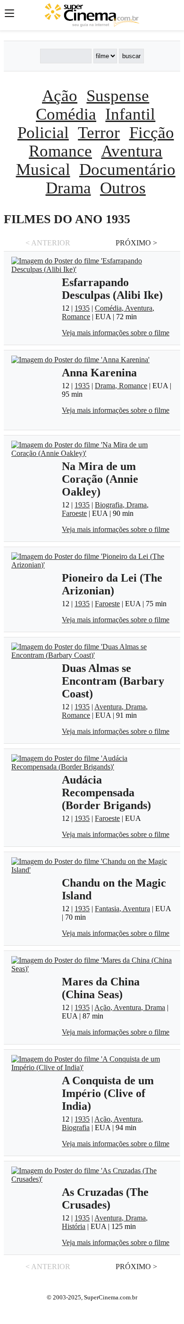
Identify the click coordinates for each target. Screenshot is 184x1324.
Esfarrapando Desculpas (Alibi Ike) (112, 288)
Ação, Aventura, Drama (129, 1007)
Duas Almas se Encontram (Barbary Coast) (113, 681)
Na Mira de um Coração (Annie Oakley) (100, 479)
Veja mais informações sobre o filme (115, 333)
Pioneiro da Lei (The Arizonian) (112, 584)
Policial (43, 132)
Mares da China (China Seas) (101, 988)
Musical (43, 169)
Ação (59, 96)
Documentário (127, 169)
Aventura (131, 151)
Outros (123, 188)
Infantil (130, 114)
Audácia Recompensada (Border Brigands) (106, 792)
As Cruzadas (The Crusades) (105, 1198)
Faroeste (107, 604)
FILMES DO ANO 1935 (67, 219)
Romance (60, 151)
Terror (99, 132)
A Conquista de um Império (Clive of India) (108, 1093)
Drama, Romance (121, 386)
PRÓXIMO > (136, 243)
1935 (82, 308)
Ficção (151, 132)
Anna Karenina (99, 372)
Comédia (66, 114)
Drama (68, 188)
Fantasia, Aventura (122, 909)
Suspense (117, 96)
